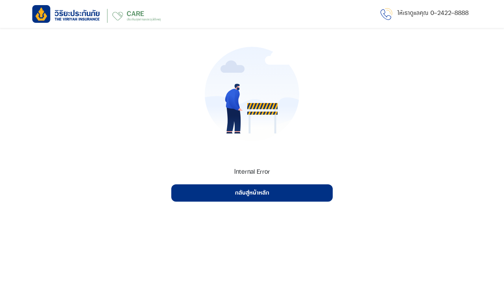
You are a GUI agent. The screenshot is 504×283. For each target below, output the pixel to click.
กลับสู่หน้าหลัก (252, 192)
